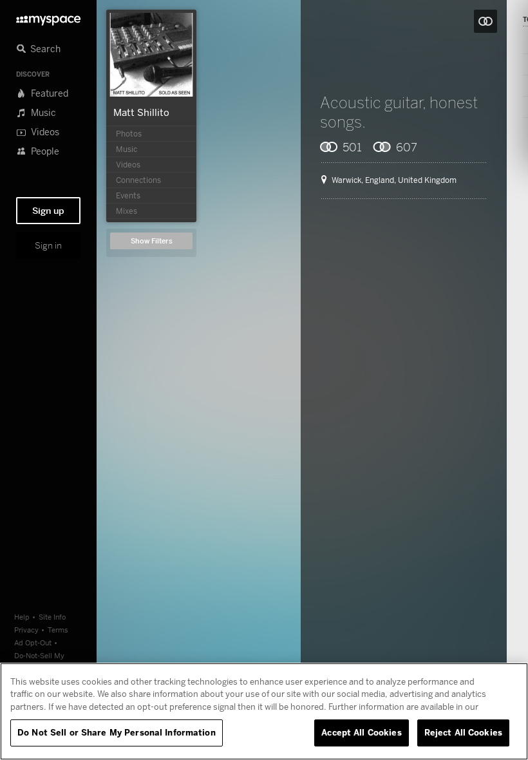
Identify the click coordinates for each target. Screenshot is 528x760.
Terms (58, 629)
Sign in (48, 245)
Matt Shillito (141, 112)
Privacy (26, 629)
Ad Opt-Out (33, 642)
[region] (264, 711)
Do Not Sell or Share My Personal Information (116, 732)
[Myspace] (48, 17)
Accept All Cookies (361, 732)
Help (22, 617)
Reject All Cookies (463, 732)
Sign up (48, 210)
